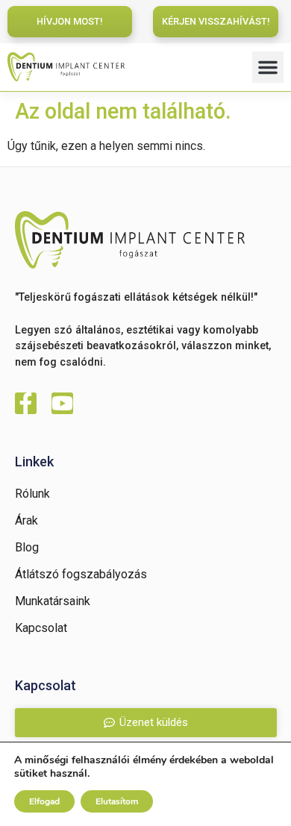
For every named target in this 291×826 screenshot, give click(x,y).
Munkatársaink (52, 601)
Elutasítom (117, 801)
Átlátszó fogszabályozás (81, 574)
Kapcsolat (41, 628)
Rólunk (32, 493)
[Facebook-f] (26, 403)
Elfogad (44, 801)
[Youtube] (62, 403)
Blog (27, 547)
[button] (268, 67)
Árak (26, 520)
